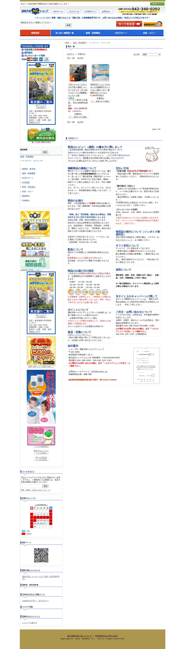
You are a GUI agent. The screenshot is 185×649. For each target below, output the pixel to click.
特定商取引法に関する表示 (106, 636)
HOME (67, 43)
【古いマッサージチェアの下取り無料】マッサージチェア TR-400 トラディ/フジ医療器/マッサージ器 (77, 90)
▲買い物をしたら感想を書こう (41, 366)
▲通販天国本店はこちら (31, 238)
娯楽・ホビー (149, 33)
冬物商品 (26, 200)
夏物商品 (26, 196)
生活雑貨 (26, 182)
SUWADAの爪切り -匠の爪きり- (35, 601)
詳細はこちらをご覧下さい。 (80, 335)
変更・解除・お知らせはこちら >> (35, 490)
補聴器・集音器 (28, 169)
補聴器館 (35, 33)
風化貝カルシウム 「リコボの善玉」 (41, 452)
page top (156, 129)
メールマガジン (28, 471)
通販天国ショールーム (31, 570)
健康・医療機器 (93, 33)
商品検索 (23, 150)
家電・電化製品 (28, 187)
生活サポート (121, 33)
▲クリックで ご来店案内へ (41, 106)
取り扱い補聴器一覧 (65, 33)
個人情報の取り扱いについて (79, 636)
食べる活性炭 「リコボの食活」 (41, 458)
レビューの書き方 (29, 623)
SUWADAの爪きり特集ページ (33, 594)
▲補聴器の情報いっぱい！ (31, 270)
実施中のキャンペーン (31, 616)
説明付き (70, 54)
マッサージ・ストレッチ (32, 161)
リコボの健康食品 (41, 446)
